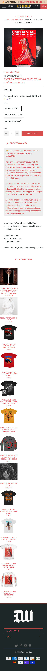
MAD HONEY (30, 2)
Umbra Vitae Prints (12, 72)
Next (29, 16)
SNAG (22, 2)
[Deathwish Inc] (23, 6)
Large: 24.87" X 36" (13, 121)
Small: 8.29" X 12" (12, 108)
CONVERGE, (40, 2)
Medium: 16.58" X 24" (13, 115)
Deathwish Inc (26, 652)
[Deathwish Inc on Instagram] (30, 645)
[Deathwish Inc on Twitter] (17, 645)
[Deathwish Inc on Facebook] (21, 645)
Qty (5, 128)
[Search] (31, 6)
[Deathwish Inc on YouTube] (26, 645)
